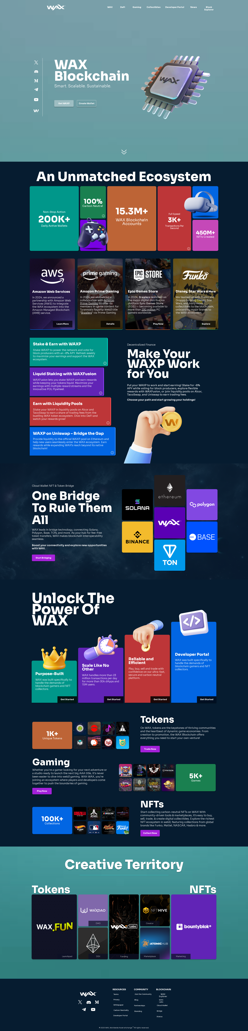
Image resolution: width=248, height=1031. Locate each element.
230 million (149, 309)
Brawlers (86, 312)
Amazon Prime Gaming (97, 302)
